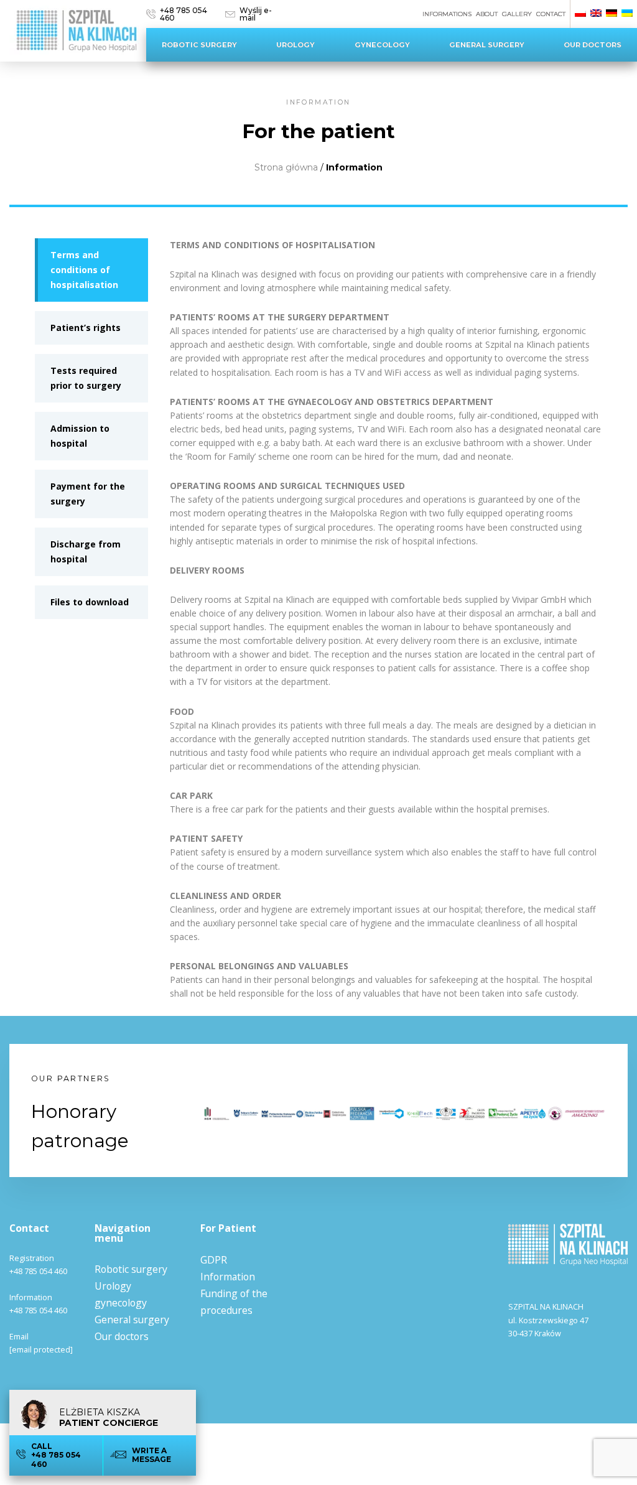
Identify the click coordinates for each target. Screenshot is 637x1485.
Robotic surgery (199, 44)
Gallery (517, 14)
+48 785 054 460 (183, 14)
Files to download (89, 602)
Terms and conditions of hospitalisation (84, 270)
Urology (295, 44)
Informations (447, 14)
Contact (550, 14)
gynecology (382, 44)
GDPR (213, 1260)
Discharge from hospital (85, 551)
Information (227, 1276)
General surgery (486, 44)
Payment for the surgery (87, 493)
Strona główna (286, 167)
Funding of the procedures (233, 1302)
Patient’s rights (85, 327)
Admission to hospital (79, 435)
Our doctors (592, 44)
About (487, 14)
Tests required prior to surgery (85, 378)
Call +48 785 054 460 (56, 1455)
